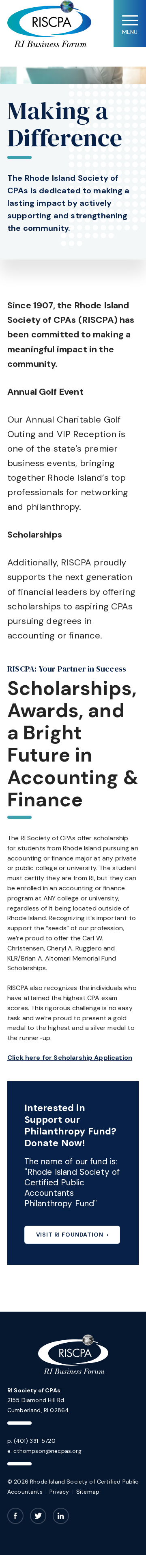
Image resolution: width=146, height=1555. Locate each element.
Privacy (59, 1491)
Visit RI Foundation (69, 1234)
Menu (129, 32)
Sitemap (87, 1491)
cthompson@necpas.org (47, 1451)
